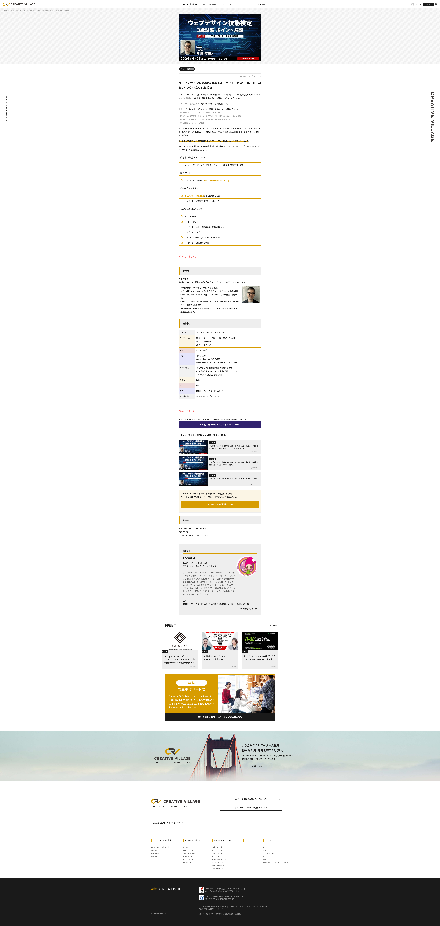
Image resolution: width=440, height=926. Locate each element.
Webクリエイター (218, 847)
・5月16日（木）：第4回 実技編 (191, 123)
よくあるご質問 (159, 822)
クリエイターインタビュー (220, 862)
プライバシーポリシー (236, 906)
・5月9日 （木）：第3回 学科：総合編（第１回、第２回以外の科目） (204, 119)
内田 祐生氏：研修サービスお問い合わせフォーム (220, 424)
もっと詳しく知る (256, 766)
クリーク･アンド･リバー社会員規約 (257, 906)
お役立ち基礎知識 (218, 865)
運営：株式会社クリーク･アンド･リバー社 (212, 906)
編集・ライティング (189, 856)
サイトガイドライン (176, 822)
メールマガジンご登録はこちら (220, 504)
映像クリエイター (218, 853)
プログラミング (188, 850)
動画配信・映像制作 (190, 853)
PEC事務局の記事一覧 (248, 608)
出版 (264, 859)
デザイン (186, 847)
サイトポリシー (222, 909)
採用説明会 (155, 853)
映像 (264, 850)
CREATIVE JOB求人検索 (160, 847)
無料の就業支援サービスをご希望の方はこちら (220, 716)
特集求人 (154, 850)
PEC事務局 (189, 558)
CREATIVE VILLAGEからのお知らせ (276, 862)
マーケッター (216, 856)
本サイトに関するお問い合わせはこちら (251, 799)
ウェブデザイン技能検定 (188, 103)
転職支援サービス (157, 856)
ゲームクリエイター (218, 850)
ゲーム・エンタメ (268, 853)
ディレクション (187, 862)
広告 (264, 856)
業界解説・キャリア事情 (220, 859)
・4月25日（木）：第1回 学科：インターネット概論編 (199, 112)
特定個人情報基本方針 (206, 909)
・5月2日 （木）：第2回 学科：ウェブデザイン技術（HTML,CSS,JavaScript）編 (210, 116)
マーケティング (188, 859)
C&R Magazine (217, 868)
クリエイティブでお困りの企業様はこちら (251, 807)
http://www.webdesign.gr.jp (217, 180)
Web (265, 847)
